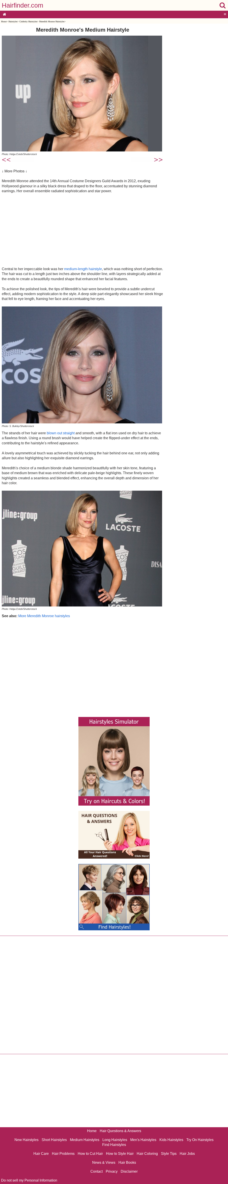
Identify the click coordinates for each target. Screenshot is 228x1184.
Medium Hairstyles (84, 1140)
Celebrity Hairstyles (28, 21)
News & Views (103, 1162)
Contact (96, 1171)
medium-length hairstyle (83, 269)
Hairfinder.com (22, 5)
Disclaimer (129, 1171)
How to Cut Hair (90, 1153)
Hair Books (127, 1162)
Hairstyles (12, 21)
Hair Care (41, 1153)
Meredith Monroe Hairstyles (51, 21)
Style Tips (169, 1153)
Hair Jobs (187, 1153)
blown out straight (61, 433)
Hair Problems (63, 1153)
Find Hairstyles (114, 1145)
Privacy (112, 1171)
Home (3, 21)
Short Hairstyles (54, 1140)
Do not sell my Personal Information (29, 1180)
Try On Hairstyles (200, 1140)
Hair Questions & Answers (120, 1131)
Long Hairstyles (114, 1140)
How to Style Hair (120, 1153)
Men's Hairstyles (143, 1140)
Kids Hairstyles (171, 1140)
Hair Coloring (147, 1153)
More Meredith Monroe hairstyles (44, 616)
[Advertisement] (82, 230)
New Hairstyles (26, 1140)
